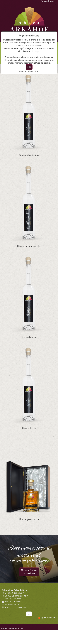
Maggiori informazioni (29, 71)
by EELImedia (47, 617)
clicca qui (35, 51)
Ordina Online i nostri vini (29, 571)
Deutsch (53, 1)
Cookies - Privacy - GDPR (11, 628)
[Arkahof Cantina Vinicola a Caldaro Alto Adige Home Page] (29, 19)
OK (29, 67)
